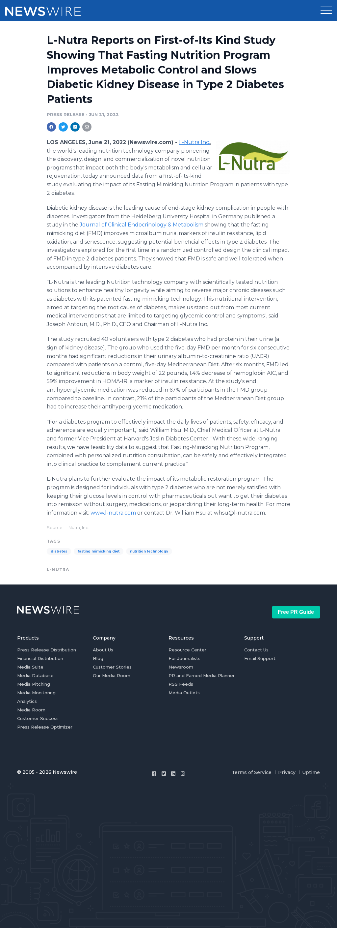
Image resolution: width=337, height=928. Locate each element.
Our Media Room (111, 675)
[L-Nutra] (253, 156)
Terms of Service (252, 772)
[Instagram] (183, 773)
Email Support (259, 658)
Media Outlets (184, 692)
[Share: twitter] (63, 127)
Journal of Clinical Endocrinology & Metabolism (141, 225)
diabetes (59, 551)
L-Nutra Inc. (194, 142)
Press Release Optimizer (44, 727)
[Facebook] (154, 773)
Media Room (31, 709)
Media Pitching (33, 684)
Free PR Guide (296, 612)
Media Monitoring (36, 692)
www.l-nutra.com (113, 513)
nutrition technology (149, 551)
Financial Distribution (40, 658)
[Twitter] (164, 773)
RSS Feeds (180, 684)
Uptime (311, 772)
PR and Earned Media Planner (201, 675)
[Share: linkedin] (75, 127)
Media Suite (30, 667)
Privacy (287, 772)
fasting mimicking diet (98, 551)
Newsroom (180, 667)
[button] (326, 10)
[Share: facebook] (51, 127)
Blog (98, 658)
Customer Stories (112, 667)
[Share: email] (87, 127)
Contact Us (256, 649)
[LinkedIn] (173, 773)
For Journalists (184, 658)
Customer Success (38, 718)
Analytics (27, 701)
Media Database (35, 675)
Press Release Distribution (46, 649)
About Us (103, 649)
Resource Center (187, 649)
